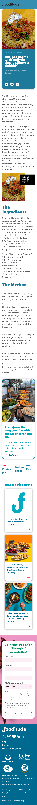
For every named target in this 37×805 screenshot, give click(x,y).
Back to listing (19, 469)
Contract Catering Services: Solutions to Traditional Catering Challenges (17, 568)
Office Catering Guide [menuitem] (11, 748)
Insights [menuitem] (5, 745)
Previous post (7, 470)
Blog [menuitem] (4, 741)
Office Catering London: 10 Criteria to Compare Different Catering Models (18, 617)
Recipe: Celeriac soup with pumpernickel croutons (17, 522)
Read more (13, 455)
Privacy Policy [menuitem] (19, 801)
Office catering (14, 52)
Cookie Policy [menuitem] (7, 801)
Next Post (28, 467)
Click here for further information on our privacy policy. (17, 699)
